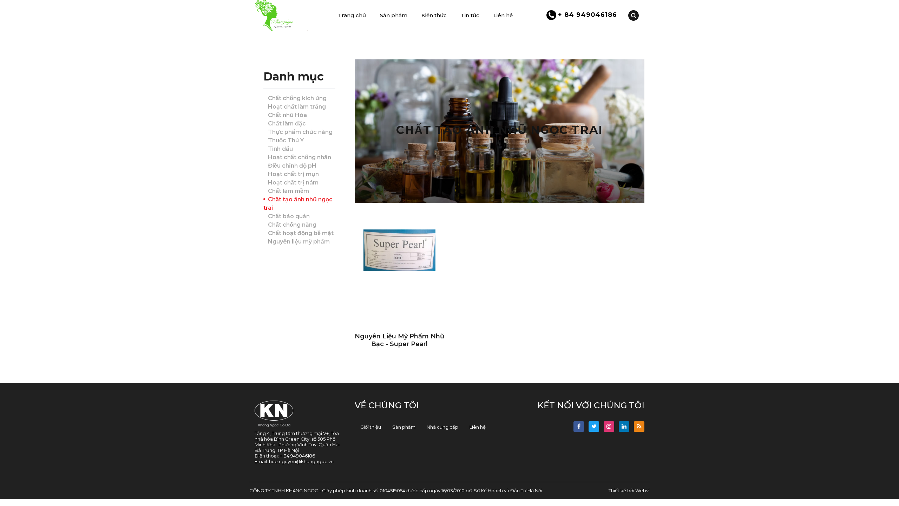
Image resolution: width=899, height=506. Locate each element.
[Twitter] (594, 426)
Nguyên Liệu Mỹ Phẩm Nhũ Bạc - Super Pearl (399, 340)
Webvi (642, 490)
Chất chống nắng (292, 224)
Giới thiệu (370, 427)
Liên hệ (478, 427)
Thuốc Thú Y (286, 140)
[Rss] (639, 426)
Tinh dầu (280, 148)
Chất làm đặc (287, 123)
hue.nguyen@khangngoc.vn (301, 461)
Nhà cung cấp (442, 427)
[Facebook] (578, 426)
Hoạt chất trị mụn (293, 174)
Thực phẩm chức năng (300, 132)
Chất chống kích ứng (297, 98)
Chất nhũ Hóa (287, 115)
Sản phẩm (403, 427)
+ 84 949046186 (586, 15)
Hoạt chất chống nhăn (299, 157)
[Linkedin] (624, 426)
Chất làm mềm (288, 191)
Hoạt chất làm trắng (297, 106)
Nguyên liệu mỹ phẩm (299, 241)
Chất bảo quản (289, 216)
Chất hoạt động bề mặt (301, 233)
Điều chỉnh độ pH (292, 165)
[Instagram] (609, 426)
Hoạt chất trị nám (293, 182)
